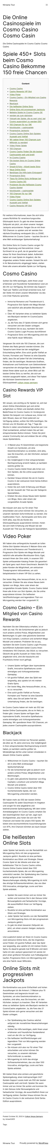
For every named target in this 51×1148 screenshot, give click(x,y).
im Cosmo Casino (18, 157)
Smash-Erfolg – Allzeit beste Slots (25, 166)
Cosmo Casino (16, 88)
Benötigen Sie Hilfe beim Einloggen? (26, 172)
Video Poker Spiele (18, 145)
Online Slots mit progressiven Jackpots (27, 109)
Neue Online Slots (18, 169)
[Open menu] (46, 4)
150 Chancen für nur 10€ (21, 124)
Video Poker (15, 94)
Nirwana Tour (9, 5)
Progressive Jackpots (19, 130)
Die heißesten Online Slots (21, 106)
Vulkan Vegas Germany (34, 1116)
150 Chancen (15, 148)
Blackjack (14, 103)
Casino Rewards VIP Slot (21, 91)
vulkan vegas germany (27, 382)
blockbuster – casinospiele (21, 127)
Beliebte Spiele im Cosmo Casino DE (26, 112)
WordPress (43, 1143)
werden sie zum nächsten (21, 115)
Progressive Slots (17, 175)
